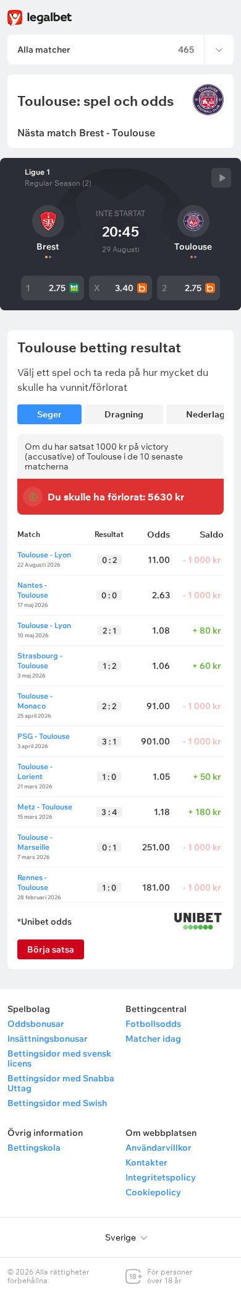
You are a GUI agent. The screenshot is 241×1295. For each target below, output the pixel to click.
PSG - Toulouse (43, 736)
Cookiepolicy (153, 1192)
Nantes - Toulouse (32, 590)
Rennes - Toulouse (32, 882)
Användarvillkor (158, 1147)
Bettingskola (34, 1147)
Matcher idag (153, 1038)
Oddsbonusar (35, 1023)
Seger (49, 414)
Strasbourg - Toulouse (39, 660)
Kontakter (146, 1162)
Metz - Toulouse (44, 806)
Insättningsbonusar (47, 1038)
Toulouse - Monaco (35, 700)
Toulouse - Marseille (35, 842)
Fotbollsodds (153, 1023)
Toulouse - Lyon (44, 554)
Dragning (123, 414)
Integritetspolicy (160, 1177)
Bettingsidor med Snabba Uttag (60, 1083)
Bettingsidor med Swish (57, 1103)
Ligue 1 (37, 172)
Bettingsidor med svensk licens (59, 1058)
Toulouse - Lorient (35, 771)
